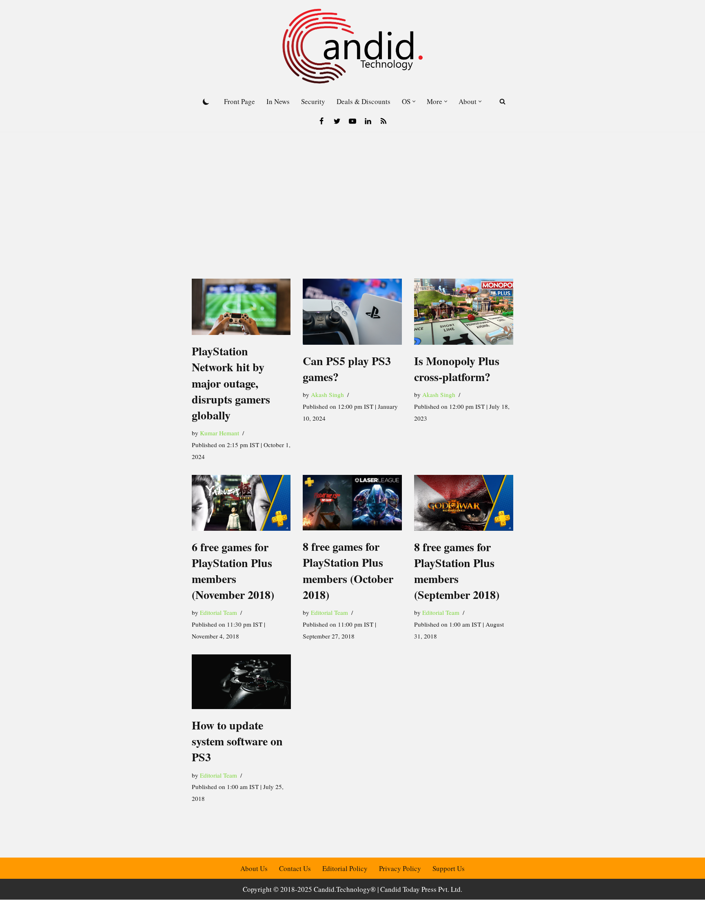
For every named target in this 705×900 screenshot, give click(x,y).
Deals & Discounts (363, 101)
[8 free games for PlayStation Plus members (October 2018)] (352, 502)
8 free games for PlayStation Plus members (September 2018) (456, 571)
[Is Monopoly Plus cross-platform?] (463, 312)
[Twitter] (337, 121)
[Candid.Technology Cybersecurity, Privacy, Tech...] (352, 46)
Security (313, 101)
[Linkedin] (368, 121)
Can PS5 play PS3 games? (347, 368)
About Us (254, 868)
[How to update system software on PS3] (241, 681)
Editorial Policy (345, 868)
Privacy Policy (400, 868)
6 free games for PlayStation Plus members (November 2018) (233, 571)
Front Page (239, 101)
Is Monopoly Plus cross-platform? (456, 368)
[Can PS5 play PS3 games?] (352, 312)
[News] (383, 121)
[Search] (502, 101)
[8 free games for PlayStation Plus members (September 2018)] (463, 503)
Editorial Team (218, 612)
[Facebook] (321, 121)
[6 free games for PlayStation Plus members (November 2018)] (241, 503)
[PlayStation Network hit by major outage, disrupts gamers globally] (241, 307)
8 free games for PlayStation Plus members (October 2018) (348, 570)
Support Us (448, 868)
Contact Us (295, 868)
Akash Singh (327, 394)
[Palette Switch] (206, 102)
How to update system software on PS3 (237, 741)
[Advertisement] (352, 193)
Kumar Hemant (219, 433)
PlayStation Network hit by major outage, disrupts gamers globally (231, 383)
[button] (413, 101)
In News (278, 101)
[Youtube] (352, 121)
